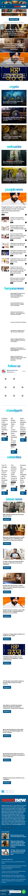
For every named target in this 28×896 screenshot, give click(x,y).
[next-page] (12, 791)
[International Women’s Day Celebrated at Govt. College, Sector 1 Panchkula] (5, 304)
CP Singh (3, 434)
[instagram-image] (5, 379)
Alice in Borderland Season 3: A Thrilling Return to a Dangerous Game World (13, 162)
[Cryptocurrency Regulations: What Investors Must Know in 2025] (14, 133)
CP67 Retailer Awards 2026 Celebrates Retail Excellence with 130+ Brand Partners (13, 682)
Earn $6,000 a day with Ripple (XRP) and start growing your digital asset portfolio (13, 119)
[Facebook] (2, 827)
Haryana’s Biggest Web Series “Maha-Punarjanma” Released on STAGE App (18, 340)
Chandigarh (4, 433)
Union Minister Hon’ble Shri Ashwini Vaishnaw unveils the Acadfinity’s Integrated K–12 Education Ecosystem (13, 707)
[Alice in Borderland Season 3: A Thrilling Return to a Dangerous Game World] (14, 158)
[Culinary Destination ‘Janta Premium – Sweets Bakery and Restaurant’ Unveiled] (5, 313)
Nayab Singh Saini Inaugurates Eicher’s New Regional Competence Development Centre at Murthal (14, 755)
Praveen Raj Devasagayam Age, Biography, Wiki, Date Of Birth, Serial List (23, 474)
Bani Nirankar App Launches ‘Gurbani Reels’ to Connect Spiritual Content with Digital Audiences (14, 587)
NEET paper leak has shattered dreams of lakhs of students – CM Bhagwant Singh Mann (17, 280)
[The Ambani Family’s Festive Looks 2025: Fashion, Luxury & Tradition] (14, 461)
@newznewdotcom (12, 370)
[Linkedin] (8, 827)
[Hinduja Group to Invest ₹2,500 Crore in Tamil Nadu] (14, 770)
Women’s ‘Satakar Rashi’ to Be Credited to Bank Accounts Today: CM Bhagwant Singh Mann (18, 227)
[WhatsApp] (13, 827)
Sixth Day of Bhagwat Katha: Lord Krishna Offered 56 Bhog (23, 425)
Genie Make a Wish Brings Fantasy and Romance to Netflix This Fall (13, 179)
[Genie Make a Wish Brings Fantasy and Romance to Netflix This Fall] (14, 175)
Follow (23, 371)
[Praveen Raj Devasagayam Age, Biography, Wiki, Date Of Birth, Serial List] (23, 461)
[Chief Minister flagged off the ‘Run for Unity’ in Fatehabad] (5, 331)
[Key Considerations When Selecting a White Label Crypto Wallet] (14, 98)
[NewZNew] (20, 7)
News (3, 214)
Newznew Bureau (13, 446)
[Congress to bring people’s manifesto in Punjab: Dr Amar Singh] (5, 219)
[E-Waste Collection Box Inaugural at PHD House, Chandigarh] (4, 415)
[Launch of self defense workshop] (5, 322)
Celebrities (4, 485)
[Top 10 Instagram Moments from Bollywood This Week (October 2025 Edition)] (4, 461)
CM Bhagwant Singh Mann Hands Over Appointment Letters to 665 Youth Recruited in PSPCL (18, 252)
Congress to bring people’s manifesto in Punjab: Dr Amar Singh (17, 219)
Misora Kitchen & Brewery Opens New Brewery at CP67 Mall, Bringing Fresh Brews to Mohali (13, 731)
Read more (4, 439)
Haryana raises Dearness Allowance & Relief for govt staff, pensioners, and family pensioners (18, 358)
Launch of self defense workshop (18, 322)
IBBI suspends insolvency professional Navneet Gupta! (18, 835)
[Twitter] (11, 827)
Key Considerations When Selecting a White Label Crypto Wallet (13, 102)
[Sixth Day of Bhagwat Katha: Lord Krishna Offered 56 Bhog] (23, 415)
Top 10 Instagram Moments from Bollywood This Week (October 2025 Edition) (4, 474)
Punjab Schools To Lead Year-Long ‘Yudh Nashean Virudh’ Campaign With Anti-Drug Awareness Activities (13, 210)
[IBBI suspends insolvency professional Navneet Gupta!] (14, 507)
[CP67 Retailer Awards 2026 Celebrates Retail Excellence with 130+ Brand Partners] (14, 673)
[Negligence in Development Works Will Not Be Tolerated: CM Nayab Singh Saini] (5, 349)
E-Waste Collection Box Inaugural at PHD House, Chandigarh (4, 425)
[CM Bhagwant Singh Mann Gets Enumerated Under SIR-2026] (5, 245)
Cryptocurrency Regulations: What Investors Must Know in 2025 (12, 137)
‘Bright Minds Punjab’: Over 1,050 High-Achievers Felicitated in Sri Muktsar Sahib (18, 260)
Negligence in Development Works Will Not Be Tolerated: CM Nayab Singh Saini (18, 349)
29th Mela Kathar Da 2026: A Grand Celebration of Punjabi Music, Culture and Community (13, 658)
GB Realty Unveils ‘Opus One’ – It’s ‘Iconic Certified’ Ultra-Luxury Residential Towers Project (14, 431)
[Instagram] (5, 827)
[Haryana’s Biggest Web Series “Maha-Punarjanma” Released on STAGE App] (5, 340)
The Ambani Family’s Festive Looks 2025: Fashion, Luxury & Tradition (14, 472)
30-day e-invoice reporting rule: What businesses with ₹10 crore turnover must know (13, 563)
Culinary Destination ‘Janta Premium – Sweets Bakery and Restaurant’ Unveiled (18, 313)
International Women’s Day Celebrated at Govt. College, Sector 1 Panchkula (17, 304)
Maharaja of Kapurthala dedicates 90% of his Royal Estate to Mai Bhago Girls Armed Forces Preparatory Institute (13, 539)
